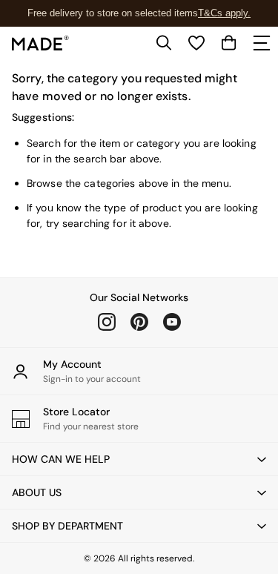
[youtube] (172, 322)
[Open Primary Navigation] (262, 43)
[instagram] (106, 322)
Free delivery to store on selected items (112, 13)
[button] (139, 459)
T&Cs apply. (224, 13)
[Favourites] (196, 43)
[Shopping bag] (229, 43)
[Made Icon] (40, 43)
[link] (164, 43)
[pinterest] (139, 322)
